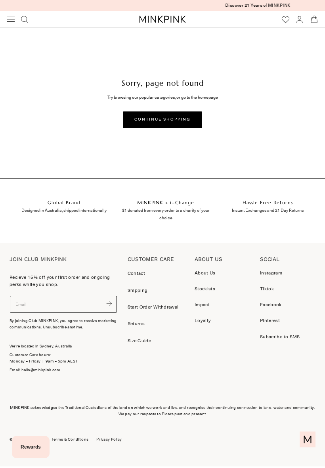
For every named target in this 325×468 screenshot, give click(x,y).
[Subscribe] (109, 303)
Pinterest (270, 321)
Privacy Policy (109, 439)
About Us (205, 273)
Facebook (271, 305)
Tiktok (267, 289)
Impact (202, 305)
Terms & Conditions (70, 439)
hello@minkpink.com (40, 370)
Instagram (271, 273)
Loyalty (203, 321)
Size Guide (139, 341)
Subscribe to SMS (280, 337)
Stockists (205, 289)
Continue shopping (162, 119)
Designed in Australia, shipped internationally (64, 210)
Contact (136, 273)
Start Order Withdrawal (153, 307)
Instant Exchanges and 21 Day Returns (268, 210)
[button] (11, 19)
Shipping (138, 290)
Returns (136, 323)
